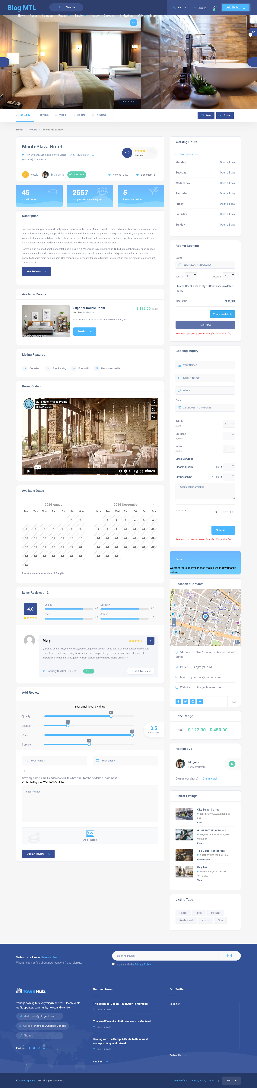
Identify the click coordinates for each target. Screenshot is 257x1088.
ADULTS (179, 277)
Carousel (109, 15)
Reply (89, 671)
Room (205, 920)
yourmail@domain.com (206, 677)
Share (227, 115)
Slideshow (126, 15)
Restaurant (186, 920)
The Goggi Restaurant (211, 850)
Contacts (47, 15)
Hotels (33, 129)
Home (19, 129)
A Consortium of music (211, 830)
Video (141, 15)
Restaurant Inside (110, 368)
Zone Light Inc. (27, 1080)
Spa (220, 920)
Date (178, 400)
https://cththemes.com (209, 687)
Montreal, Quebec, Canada (50, 1025)
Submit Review (35, 853)
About (33, 15)
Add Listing (233, 7)
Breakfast (35, 368)
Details (44, 115)
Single (79, 15)
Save (208, 115)
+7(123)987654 (81, 154)
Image (95, 15)
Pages (62, 15)
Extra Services (184, 458)
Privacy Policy (143, 964)
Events (201, 843)
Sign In (202, 8)
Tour (199, 880)
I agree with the (133, 964)
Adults (179, 421)
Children (181, 433)
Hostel (183, 912)
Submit (220, 530)
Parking (215, 912)
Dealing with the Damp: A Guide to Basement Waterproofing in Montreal (120, 1041)
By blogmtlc (57, 174)
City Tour (203, 867)
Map (153, 15)
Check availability (222, 314)
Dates (179, 257)
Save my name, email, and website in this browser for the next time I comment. (69, 778)
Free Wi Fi (83, 368)
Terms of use (181, 1080)
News (21, 15)
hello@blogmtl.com (43, 1016)
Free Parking (59, 368)
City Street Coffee (208, 809)
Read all (98, 1061)
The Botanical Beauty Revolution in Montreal (120, 1003)
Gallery (25, 115)
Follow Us (175, 1055)
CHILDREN (216, 277)
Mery (47, 640)
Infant (179, 446)
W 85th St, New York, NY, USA (214, 855)
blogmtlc (194, 762)
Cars (199, 822)
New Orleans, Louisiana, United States (45, 154)
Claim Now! (210, 778)
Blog (211, 1080)
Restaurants (203, 859)
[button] (123, 101)
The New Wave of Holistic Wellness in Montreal (122, 1021)
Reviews (101, 115)
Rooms (81, 115)
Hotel (199, 912)
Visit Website (34, 271)
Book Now (205, 325)
